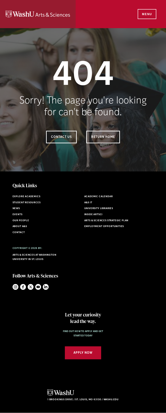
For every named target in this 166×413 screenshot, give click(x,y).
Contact (19, 232)
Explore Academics (26, 196)
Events (17, 214)
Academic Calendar (98, 196)
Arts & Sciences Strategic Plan (106, 220)
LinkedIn (46, 287)
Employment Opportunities (104, 226)
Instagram (15, 287)
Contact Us (61, 137)
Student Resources (27, 203)
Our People (21, 220)
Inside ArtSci (93, 214)
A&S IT (88, 203)
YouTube (38, 287)
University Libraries (98, 208)
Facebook (23, 287)
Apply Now (83, 353)
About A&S (20, 226)
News (16, 208)
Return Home (103, 137)
